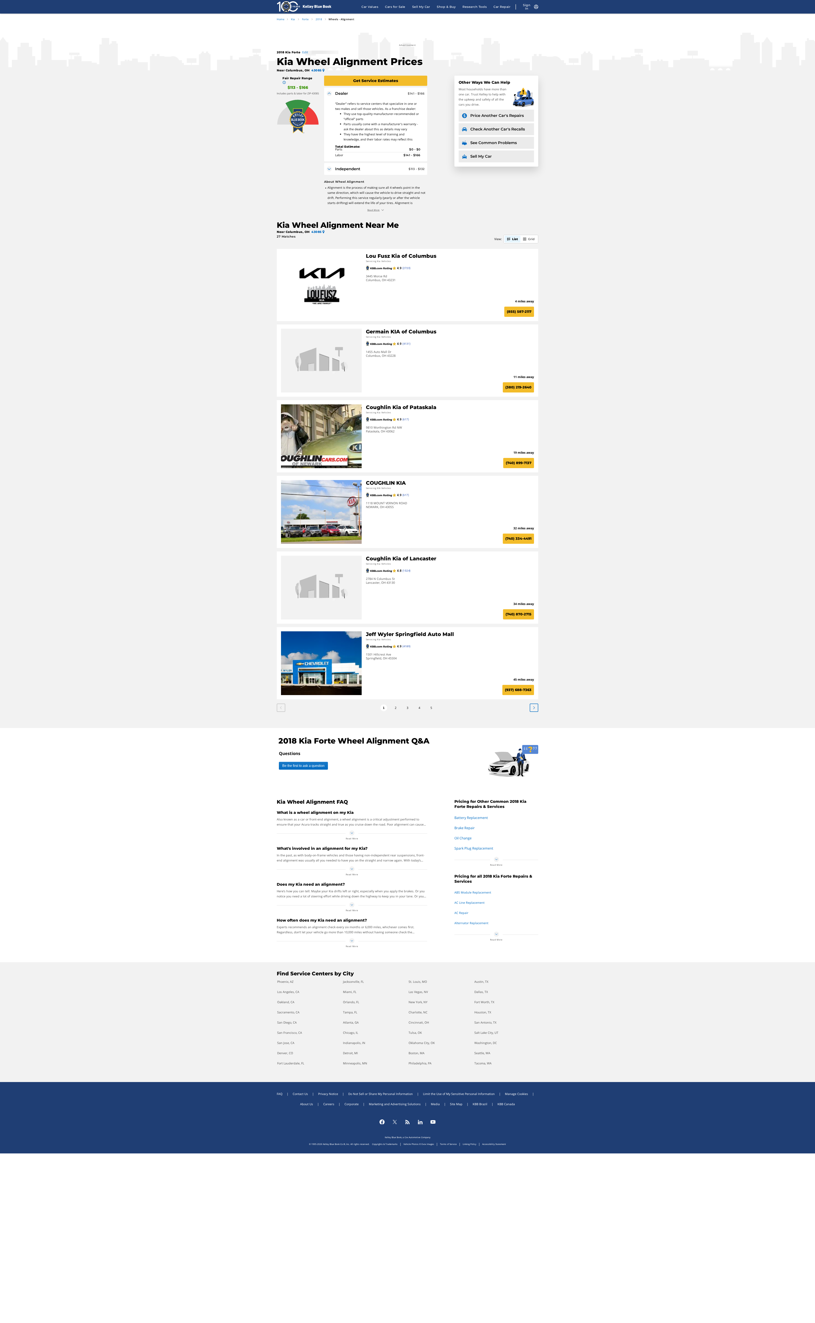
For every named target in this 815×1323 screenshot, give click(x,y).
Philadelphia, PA (420, 1063)
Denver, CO (285, 1053)
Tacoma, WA (483, 1063)
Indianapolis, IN (354, 1043)
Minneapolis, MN (355, 1063)
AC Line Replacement (469, 903)
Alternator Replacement (471, 923)
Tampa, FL (350, 1012)
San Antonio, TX (485, 1022)
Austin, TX (481, 982)
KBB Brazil (480, 1104)
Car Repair (501, 7)
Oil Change (463, 838)
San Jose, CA (285, 1043)
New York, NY (418, 1002)
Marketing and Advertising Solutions (395, 1104)
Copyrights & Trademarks (385, 1144)
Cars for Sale (395, 7)
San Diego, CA (287, 1022)
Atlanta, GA (351, 1022)
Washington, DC (485, 1043)
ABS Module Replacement (472, 892)
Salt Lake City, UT (486, 1033)
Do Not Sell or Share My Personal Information (380, 1094)
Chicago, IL (350, 1033)
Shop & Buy (446, 7)
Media (435, 1104)
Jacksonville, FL (353, 982)
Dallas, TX (481, 992)
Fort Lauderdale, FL (290, 1063)
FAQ (279, 1094)
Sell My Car (421, 7)
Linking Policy (469, 1144)
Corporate (351, 1104)
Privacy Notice (328, 1094)
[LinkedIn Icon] (420, 1122)
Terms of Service (448, 1144)
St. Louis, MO (418, 982)
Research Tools (474, 7)
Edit (305, 52)
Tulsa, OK (415, 1033)
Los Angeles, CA (288, 992)
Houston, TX (482, 1012)
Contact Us (300, 1094)
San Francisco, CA (289, 1033)
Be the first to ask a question (303, 766)
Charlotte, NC (418, 1012)
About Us (306, 1104)
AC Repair (461, 913)
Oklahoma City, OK (422, 1043)
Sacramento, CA (288, 1012)
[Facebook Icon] (382, 1122)
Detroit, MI (350, 1053)
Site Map (456, 1104)
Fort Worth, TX (484, 1002)
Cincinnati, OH (419, 1022)
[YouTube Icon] (433, 1122)
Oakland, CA (285, 1002)
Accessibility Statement (494, 1144)
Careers (328, 1104)
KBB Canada (506, 1104)
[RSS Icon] (407, 1122)
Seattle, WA (482, 1053)
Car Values (369, 7)
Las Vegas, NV (418, 992)
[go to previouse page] (534, 708)
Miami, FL (349, 992)
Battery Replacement (471, 817)
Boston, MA (416, 1053)
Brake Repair (464, 828)
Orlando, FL (351, 1002)
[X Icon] (394, 1122)
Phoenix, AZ (285, 982)
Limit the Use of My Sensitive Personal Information (459, 1094)
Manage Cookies (516, 1094)
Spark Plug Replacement (473, 848)
